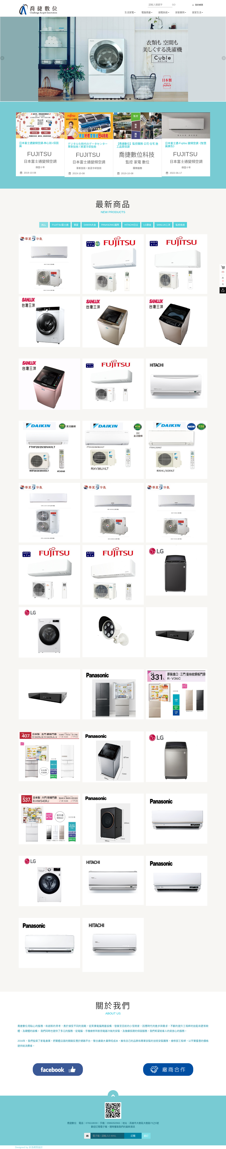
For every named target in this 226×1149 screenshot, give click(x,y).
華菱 (76, 224)
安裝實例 (179, 12)
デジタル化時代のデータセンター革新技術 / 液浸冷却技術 (88, 145)
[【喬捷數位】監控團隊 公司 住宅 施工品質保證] (137, 125)
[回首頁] (38, 9)
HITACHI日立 (131, 224)
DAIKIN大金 (90, 224)
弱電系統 (163, 12)
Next (223, 58)
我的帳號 (199, 5)
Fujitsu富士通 (60, 224)
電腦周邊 (146, 12)
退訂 (146, 1135)
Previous (2, 58)
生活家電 (129, 12)
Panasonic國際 (110, 224)
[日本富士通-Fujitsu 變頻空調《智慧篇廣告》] (186, 125)
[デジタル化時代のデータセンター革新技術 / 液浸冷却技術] (89, 125)
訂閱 (133, 1135)
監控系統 (180, 224)
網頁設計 (38, 1147)
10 (130, 99)
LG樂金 (147, 224)
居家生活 (196, 12)
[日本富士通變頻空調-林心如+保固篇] (40, 125)
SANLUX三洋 (163, 224)
